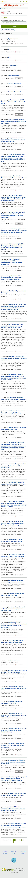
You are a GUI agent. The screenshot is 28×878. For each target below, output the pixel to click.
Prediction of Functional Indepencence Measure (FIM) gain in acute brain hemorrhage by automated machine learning (13, 377)
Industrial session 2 (14, 92)
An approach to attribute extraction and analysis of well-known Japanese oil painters (13, 139)
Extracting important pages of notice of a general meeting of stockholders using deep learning (14, 778)
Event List (3, 8)
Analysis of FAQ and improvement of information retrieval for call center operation (13, 808)
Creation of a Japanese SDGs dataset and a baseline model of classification (13, 465)
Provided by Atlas (14, 872)
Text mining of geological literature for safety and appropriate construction (12, 745)
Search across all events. (9, 29)
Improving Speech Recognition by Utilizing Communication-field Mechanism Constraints (11, 261)
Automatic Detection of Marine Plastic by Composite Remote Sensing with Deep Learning (12, 523)
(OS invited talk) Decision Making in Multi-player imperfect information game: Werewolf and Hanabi (12, 246)
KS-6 (9, 49)
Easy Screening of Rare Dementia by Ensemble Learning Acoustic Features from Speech (12, 325)
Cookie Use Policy (23, 852)
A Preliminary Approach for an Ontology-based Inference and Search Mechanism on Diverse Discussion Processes (14, 231)
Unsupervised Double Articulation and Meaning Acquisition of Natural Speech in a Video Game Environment (13, 624)
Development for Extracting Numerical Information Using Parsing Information (13, 761)
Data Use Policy (13, 852)
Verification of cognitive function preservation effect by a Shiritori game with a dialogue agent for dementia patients (14, 504)
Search (5, 17)
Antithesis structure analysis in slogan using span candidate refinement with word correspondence (13, 825)
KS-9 (9, 57)
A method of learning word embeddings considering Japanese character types (13, 608)
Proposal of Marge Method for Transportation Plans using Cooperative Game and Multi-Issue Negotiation (13, 214)
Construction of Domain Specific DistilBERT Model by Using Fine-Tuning (13, 688)
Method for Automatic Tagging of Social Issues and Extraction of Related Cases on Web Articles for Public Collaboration (13, 197)
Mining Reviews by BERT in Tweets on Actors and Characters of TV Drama (13, 101)
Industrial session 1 (14, 84)
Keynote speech (13, 39)
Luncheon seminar (13, 75)
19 (22, 840)
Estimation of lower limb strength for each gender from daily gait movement (14, 358)
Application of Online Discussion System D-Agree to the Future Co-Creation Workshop (11, 277)
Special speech (13, 65)
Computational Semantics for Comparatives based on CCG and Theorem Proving (13, 730)
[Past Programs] (20, 2)
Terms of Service (5, 852)
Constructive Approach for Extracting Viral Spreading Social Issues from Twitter (13, 121)
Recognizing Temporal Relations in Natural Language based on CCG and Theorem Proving (13, 715)
